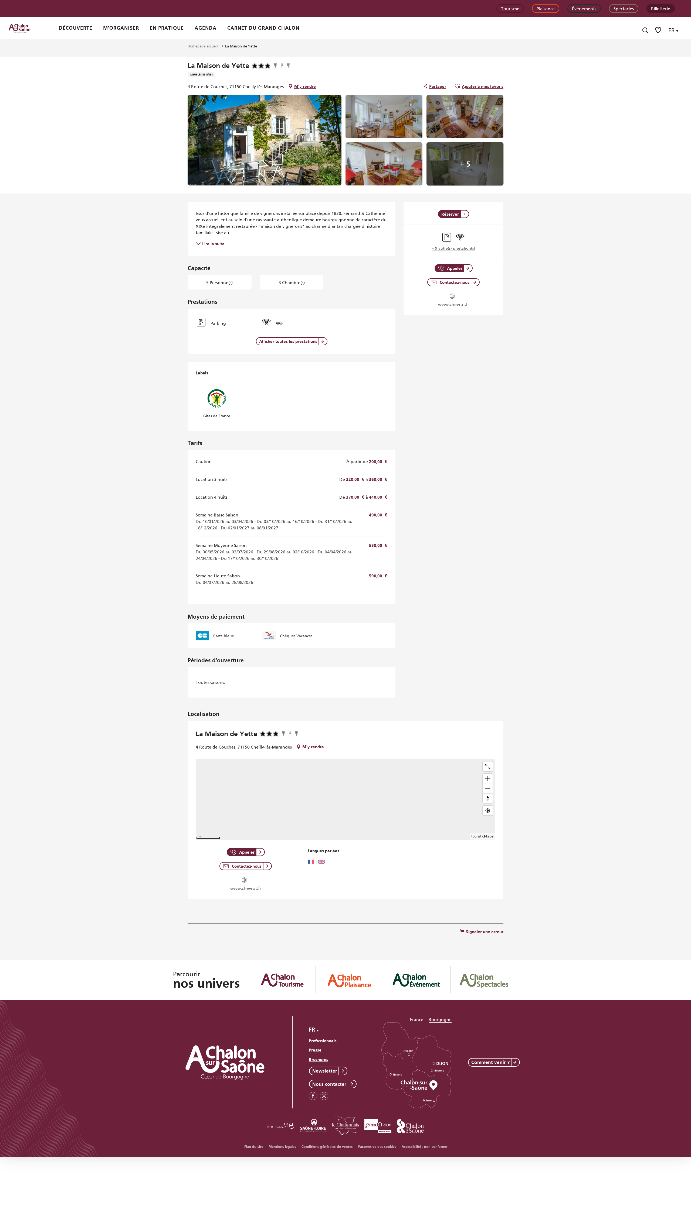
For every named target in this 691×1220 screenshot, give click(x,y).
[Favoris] (658, 30)
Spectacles (624, 8)
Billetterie (660, 8)
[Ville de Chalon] (410, 1125)
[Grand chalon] (377, 1125)
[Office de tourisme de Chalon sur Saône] (24, 28)
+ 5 (465, 164)
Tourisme (510, 8)
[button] (645, 30)
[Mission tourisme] (313, 1125)
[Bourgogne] (280, 1125)
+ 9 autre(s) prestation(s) (453, 248)
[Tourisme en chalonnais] (345, 1125)
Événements (584, 8)
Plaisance (546, 8)
